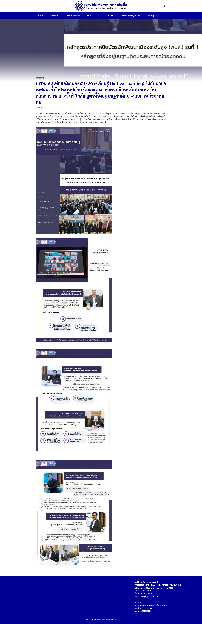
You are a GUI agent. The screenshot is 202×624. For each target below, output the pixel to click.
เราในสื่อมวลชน (93, 16)
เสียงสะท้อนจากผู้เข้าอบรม (131, 16)
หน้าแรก (41, 16)
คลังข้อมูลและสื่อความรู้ (156, 16)
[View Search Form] (164, 6)
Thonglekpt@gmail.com (149, 596)
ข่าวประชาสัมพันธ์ (73, 16)
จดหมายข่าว (110, 16)
